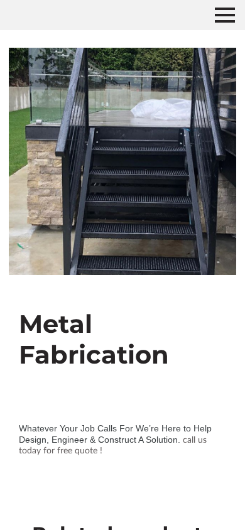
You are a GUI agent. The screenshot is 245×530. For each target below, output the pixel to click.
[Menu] (225, 15)
